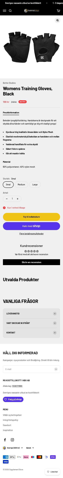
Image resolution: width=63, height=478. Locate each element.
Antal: (5, 192)
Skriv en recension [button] (31, 262)
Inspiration (8, 430)
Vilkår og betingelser (12, 415)
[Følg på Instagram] (12, 440)
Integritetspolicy (10, 420)
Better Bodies (9, 83)
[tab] (11, 113)
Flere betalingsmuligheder (31, 233)
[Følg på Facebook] (5, 440)
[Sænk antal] (6, 199)
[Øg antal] (17, 199)
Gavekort (7, 425)
